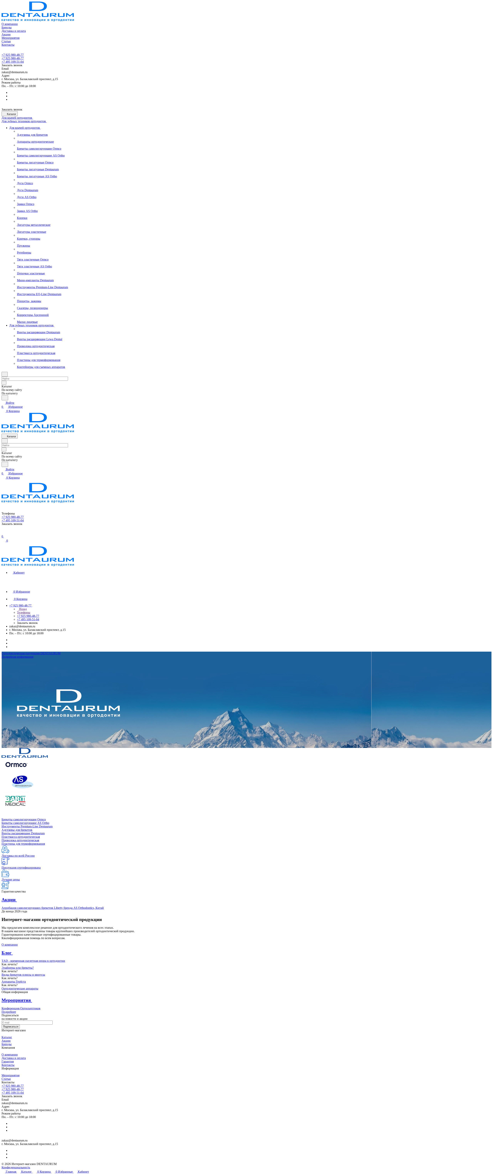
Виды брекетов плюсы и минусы (23, 974)
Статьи (6, 1078)
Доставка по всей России (18, 855)
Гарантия (8, 1061)
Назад (22, 609)
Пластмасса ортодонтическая (21, 836)
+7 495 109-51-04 (13, 61)
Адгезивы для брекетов (17, 829)
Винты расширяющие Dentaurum (23, 833)
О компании (10, 944)
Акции (6, 1040)
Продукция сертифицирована (21, 867)
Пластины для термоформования (23, 843)
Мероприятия (10, 1075)
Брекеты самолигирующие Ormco (24, 819)
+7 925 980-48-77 (13, 54)
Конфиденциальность (16, 1167)
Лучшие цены (11, 879)
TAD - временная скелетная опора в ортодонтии (33, 960)
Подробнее (9, 1011)
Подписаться (10, 1026)
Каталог (7, 1037)
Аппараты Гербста (14, 981)
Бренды (7, 1044)
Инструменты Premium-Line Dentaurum (27, 826)
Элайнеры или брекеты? (18, 967)
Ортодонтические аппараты (20, 988)
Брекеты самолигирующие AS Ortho (25, 823)
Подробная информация (17, 656)
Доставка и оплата (14, 1058)
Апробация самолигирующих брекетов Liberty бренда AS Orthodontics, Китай (53, 907)
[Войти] (3, 532)
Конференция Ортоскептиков (21, 1008)
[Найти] (5, 397)
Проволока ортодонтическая (20, 840)
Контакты (8, 1065)
